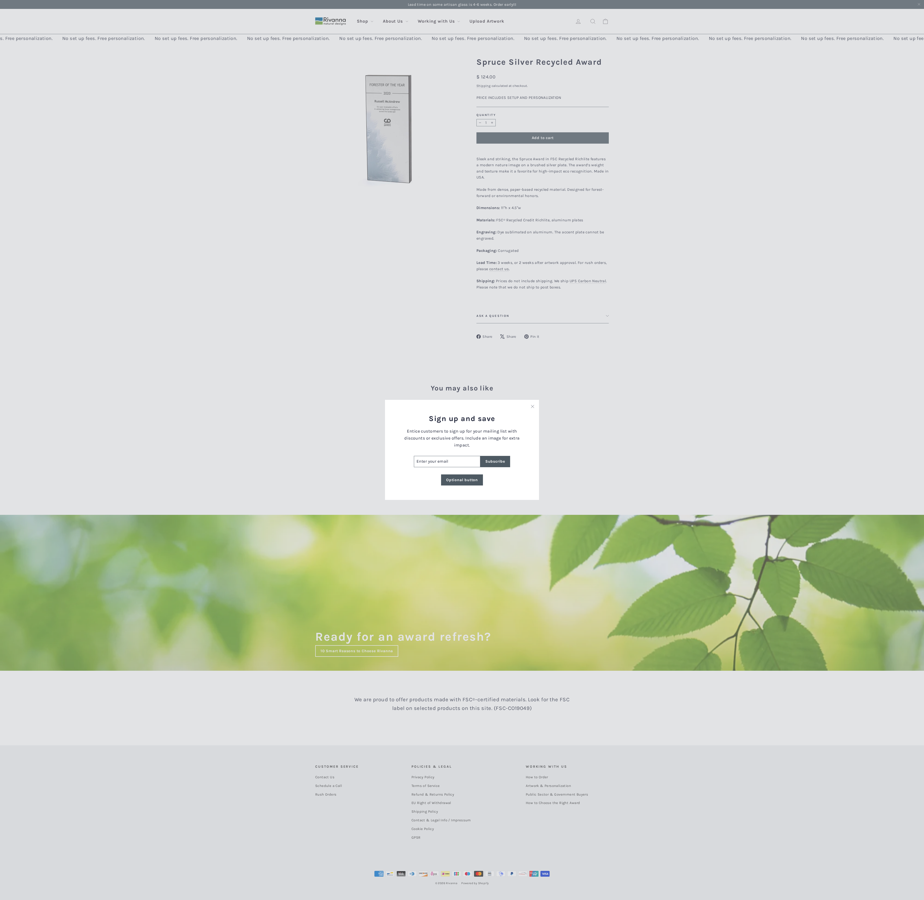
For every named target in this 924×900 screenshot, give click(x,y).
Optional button (462, 480)
